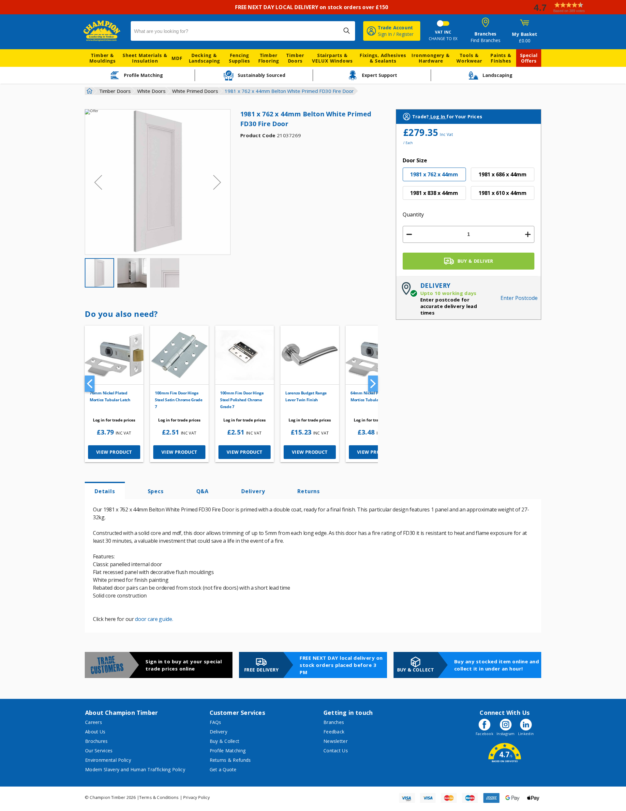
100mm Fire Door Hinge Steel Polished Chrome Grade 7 (242, 399)
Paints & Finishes (501, 58)
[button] (577, 7)
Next (373, 384)
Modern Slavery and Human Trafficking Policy (135, 769)
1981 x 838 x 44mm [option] (434, 193)
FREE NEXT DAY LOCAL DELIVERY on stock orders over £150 (313, 7)
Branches (333, 722)
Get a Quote (223, 769)
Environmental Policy (108, 760)
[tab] (105, 490)
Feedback (333, 732)
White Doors (151, 91)
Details (105, 491)
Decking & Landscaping (204, 58)
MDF (177, 58)
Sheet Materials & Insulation (145, 58)
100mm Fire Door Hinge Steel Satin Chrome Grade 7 (178, 399)
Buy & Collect (225, 741)
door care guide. (154, 619)
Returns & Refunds (230, 760)
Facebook (484, 733)
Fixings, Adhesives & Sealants (383, 58)
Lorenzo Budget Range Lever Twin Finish (306, 396)
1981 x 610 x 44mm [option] (503, 193)
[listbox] (469, 186)
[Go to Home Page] (89, 91)
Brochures (96, 741)
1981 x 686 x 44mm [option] (503, 174)
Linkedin (526, 733)
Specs (156, 491)
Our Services (99, 750)
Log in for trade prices (114, 420)
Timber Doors (295, 58)
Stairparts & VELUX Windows (332, 58)
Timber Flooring (268, 58)
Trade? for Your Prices (447, 116)
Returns (308, 491)
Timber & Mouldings (102, 58)
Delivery (253, 491)
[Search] (346, 30)
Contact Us (335, 750)
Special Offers (529, 58)
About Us (95, 732)
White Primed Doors (195, 91)
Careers (93, 722)
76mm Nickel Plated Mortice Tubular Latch (110, 396)
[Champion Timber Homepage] (103, 31)
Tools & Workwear (469, 58)
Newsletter (335, 741)
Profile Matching (228, 750)
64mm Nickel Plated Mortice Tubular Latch (370, 396)
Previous (90, 384)
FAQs (215, 722)
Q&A (202, 491)
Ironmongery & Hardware (430, 58)
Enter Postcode (519, 298)
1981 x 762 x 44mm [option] (434, 174)
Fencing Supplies (239, 58)
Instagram (506, 733)
